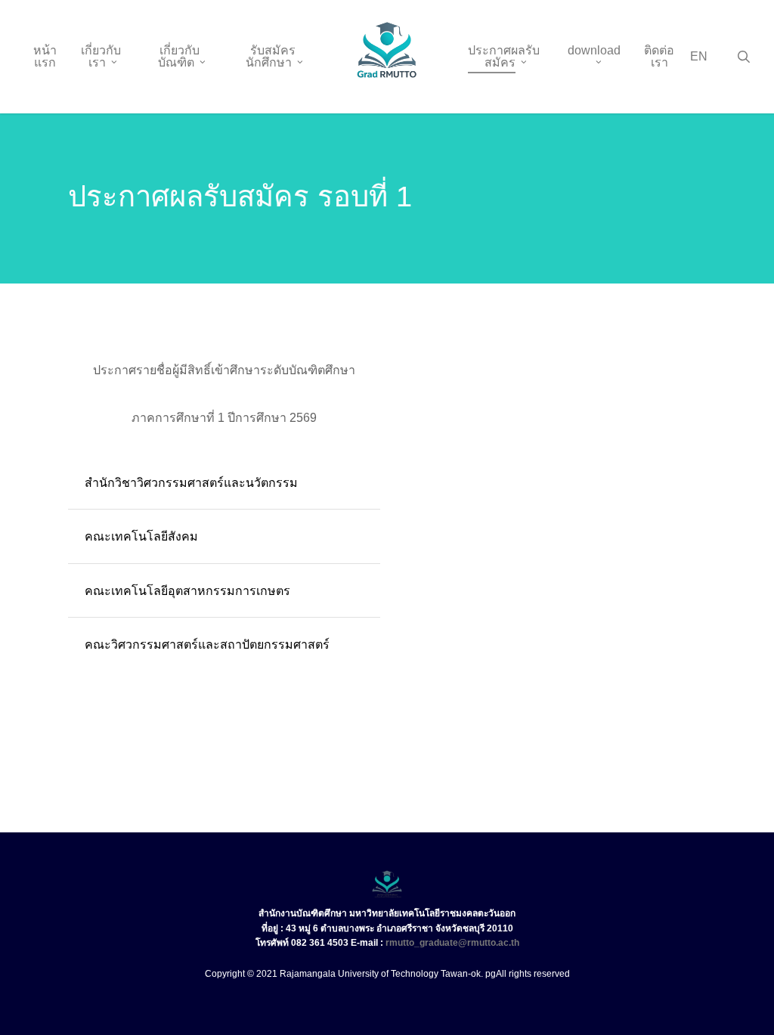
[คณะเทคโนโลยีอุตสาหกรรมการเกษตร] (224, 591)
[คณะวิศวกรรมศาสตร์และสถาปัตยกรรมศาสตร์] (224, 644)
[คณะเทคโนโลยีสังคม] (224, 536)
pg (490, 973)
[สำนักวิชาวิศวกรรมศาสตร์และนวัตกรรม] (224, 483)
